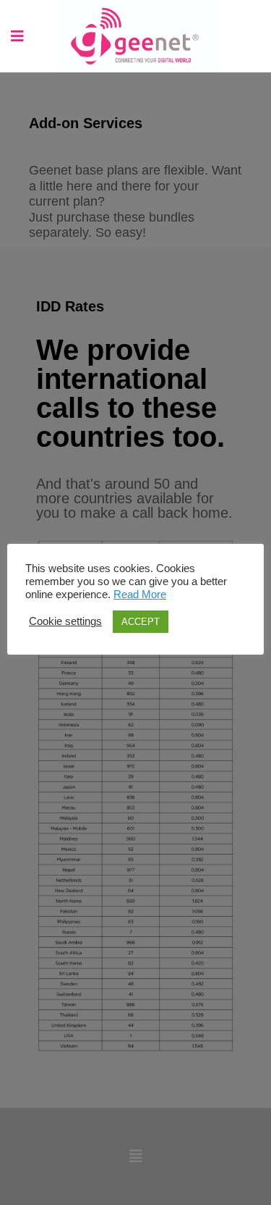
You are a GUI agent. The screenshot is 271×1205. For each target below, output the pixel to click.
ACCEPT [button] (140, 621)
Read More (139, 594)
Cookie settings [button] (65, 621)
